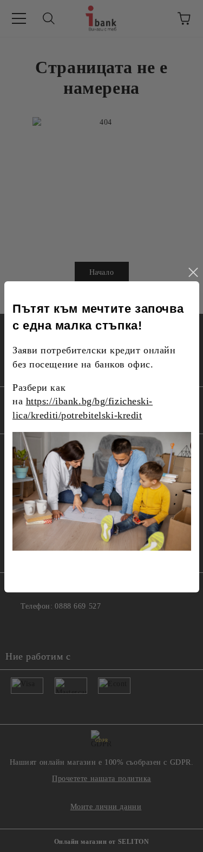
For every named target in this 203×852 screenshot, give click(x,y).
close (192, 272)
